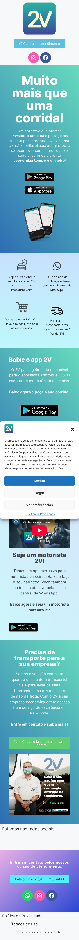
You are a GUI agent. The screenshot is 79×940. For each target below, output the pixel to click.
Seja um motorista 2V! (39, 557)
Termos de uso (24, 924)
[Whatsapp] (27, 895)
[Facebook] (45, 57)
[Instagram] (33, 57)
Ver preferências (39, 505)
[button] (72, 429)
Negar (39, 493)
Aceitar (39, 481)
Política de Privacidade (41, 514)
